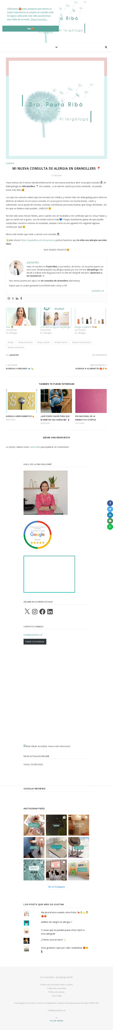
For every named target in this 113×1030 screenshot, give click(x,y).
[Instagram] (9, 298)
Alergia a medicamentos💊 (20, 416)
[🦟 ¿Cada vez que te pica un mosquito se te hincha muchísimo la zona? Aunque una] (56, 825)
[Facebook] (21, 298)
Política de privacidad (56, 988)
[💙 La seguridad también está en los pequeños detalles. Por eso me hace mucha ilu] (78, 869)
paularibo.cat (98, 290)
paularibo (14, 354)
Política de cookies (56, 992)
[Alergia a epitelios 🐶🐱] (90, 317)
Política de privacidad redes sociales (56, 984)
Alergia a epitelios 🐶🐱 (86, 327)
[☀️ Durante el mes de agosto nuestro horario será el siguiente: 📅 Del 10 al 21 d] (78, 825)
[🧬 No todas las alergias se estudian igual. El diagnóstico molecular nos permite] (34, 869)
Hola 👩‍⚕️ (9, 327)
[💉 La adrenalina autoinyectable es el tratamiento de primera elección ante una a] (34, 847)
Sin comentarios (99, 354)
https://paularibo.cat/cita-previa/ (37, 240)
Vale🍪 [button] (30, 28)
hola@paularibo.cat (33, 634)
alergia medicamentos (81, 342)
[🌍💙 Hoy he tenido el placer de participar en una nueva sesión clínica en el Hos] (56, 869)
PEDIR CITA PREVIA (35, 642)
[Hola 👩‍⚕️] (21, 317)
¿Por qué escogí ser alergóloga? (55, 327)
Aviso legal (56, 995)
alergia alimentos (25, 342)
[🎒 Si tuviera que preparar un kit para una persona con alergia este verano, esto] (56, 847)
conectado (35, 446)
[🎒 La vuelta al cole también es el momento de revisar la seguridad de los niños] (34, 825)
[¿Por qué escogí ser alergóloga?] (56, 317)
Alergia (10, 163)
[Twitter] (13, 298)
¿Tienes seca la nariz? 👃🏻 (53, 939)
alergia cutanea (43, 342)
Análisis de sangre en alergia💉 (57, 921)
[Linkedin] (17, 298)
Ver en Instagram (56, 887)
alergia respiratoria (16, 347)
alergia (11, 342)
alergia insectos (61, 342)
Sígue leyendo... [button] (39, 19)
